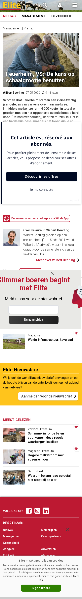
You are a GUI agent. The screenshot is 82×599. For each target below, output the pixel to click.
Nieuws (9, 16)
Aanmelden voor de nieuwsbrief (46, 396)
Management (33, 16)
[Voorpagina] (12, 6)
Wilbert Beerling (13, 92)
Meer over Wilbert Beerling (55, 260)
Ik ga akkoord (41, 588)
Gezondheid (61, 16)
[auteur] (11, 245)
